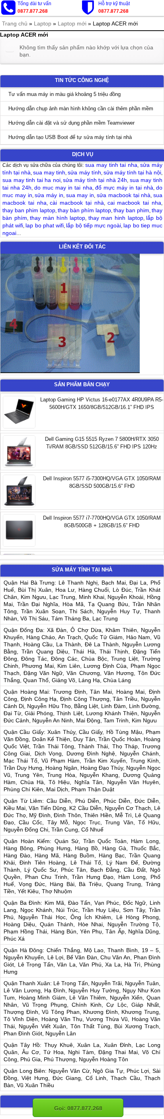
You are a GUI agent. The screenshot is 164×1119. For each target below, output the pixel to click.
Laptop (42, 23)
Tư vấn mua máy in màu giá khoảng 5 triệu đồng (64, 94)
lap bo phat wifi (44, 225)
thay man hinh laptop (115, 218)
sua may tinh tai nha (111, 165)
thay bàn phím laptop (84, 210)
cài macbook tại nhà (76, 203)
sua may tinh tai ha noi (31, 180)
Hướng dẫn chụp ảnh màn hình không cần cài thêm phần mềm (80, 109)
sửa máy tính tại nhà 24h (95, 180)
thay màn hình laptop (57, 218)
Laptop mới (72, 23)
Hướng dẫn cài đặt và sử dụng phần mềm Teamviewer (71, 123)
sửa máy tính (84, 172)
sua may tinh (49, 172)
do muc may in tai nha (63, 187)
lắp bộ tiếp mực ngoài (93, 225)
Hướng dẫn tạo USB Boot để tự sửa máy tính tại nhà (70, 137)
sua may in (80, 195)
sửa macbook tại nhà (123, 195)
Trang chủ (14, 23)
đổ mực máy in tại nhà (124, 187)
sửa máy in (49, 195)
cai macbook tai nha (134, 203)
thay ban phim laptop (28, 210)
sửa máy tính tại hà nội (132, 172)
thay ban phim (131, 210)
